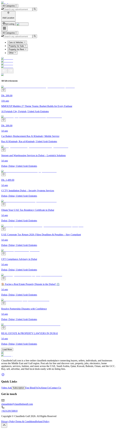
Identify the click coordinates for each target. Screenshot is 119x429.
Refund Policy (42, 421)
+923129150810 (9, 411)
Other (11, 53)
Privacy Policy (8, 421)
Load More (7, 349)
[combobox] (9, 5)
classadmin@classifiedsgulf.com (17, 404)
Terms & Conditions (25, 421)
